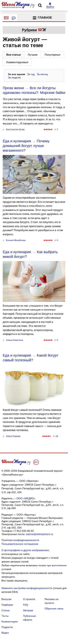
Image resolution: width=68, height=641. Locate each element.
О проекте (29, 599)
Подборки (7, 604)
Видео (5, 632)
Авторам (28, 610)
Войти (50, 6)
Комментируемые (17, 62)
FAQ (25, 604)
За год (31, 74)
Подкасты (7, 627)
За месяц (42, 74)
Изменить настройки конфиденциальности (26, 588)
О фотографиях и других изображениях (25, 550)
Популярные (52, 54)
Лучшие (33, 54)
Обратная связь (54, 608)
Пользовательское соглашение (19, 543)
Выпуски (6, 599)
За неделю (14, 77)
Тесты (5, 615)
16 (57, 436)
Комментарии (9, 621)
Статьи (5, 610)
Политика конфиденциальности (20, 540)
